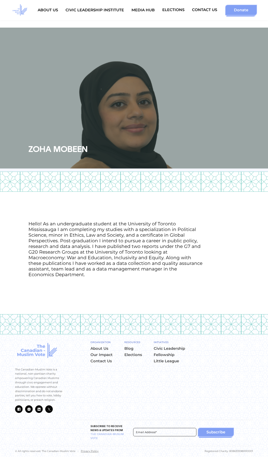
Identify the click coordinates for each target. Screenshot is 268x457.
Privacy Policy (90, 451)
